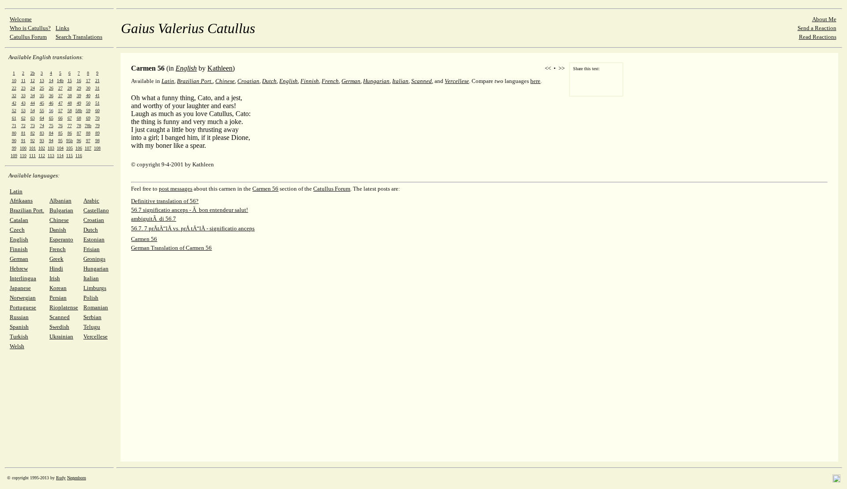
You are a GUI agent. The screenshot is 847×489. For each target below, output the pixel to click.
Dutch (90, 229)
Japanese (20, 288)
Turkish (19, 336)
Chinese (59, 220)
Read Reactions (817, 37)
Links (62, 28)
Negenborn (76, 477)
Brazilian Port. (27, 210)
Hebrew (19, 268)
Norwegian (23, 297)
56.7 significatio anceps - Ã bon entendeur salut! (189, 210)
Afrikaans (21, 200)
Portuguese (23, 307)
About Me (824, 19)
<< (548, 68)
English (19, 239)
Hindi (56, 268)
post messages (175, 188)
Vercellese (95, 336)
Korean (58, 288)
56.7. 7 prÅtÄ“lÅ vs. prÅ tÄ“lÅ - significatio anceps (193, 228)
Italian (91, 278)
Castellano (96, 210)
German (19, 259)
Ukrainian (61, 336)
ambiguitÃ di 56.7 (153, 218)
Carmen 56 (265, 188)
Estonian (94, 239)
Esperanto (61, 239)
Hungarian (96, 268)
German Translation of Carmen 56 (171, 247)
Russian (19, 317)
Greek (56, 259)
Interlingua (23, 278)
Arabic (91, 200)
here (535, 81)
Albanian (60, 200)
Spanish (19, 326)
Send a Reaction (817, 28)
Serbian (92, 317)
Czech (17, 229)
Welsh (17, 346)
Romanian (95, 307)
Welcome (21, 19)
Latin (16, 191)
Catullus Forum (28, 37)
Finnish (19, 249)
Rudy (61, 477)
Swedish (59, 326)
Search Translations (79, 37)
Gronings (94, 259)
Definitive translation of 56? (165, 201)
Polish (90, 297)
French (57, 249)
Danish (57, 229)
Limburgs (94, 288)
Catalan (19, 220)
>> (561, 68)
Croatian (93, 220)
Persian (58, 297)
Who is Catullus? (30, 28)
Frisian (91, 249)
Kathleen (219, 68)
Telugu (91, 326)
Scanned (59, 317)
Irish (54, 278)
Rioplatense (63, 307)
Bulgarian (61, 210)
